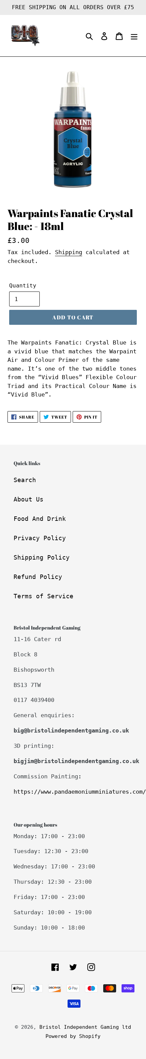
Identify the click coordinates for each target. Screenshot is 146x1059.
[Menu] (134, 36)
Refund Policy (38, 576)
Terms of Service (43, 596)
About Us (28, 499)
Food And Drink (40, 518)
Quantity (22, 285)
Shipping (68, 252)
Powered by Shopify (73, 1036)
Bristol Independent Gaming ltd (85, 1027)
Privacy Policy (40, 538)
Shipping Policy (42, 557)
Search (25, 479)
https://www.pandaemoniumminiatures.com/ (80, 791)
